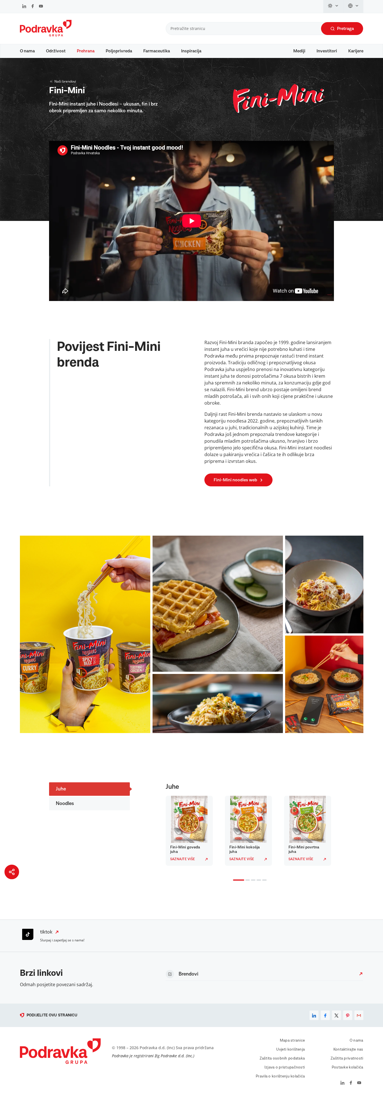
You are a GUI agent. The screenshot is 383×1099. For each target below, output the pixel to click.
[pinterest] (347, 1015)
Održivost (56, 51)
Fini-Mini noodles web (235, 480)
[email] (358, 1015)
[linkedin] (314, 1015)
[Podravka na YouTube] (41, 6)
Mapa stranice (292, 1040)
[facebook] (325, 1015)
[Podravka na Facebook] (32, 6)
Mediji (299, 51)
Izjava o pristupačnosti (284, 1067)
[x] (336, 1015)
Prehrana (85, 51)
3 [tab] (252, 880)
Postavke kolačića (347, 1067)
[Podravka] (45, 35)
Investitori (327, 51)
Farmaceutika (156, 51)
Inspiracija (191, 51)
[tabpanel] (191, 831)
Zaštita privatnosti (347, 1058)
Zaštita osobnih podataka (282, 1058)
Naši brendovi (65, 81)
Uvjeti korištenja (290, 1049)
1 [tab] (234, 880)
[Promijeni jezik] (353, 6)
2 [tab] (246, 880)
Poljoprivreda (119, 51)
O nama (27, 51)
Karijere (355, 51)
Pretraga (345, 28)
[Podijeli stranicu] (11, 872)
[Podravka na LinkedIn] (24, 6)
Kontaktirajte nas (348, 1049)
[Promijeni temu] (333, 6)
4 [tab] (258, 880)
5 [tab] (263, 880)
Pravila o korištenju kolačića (280, 1076)
